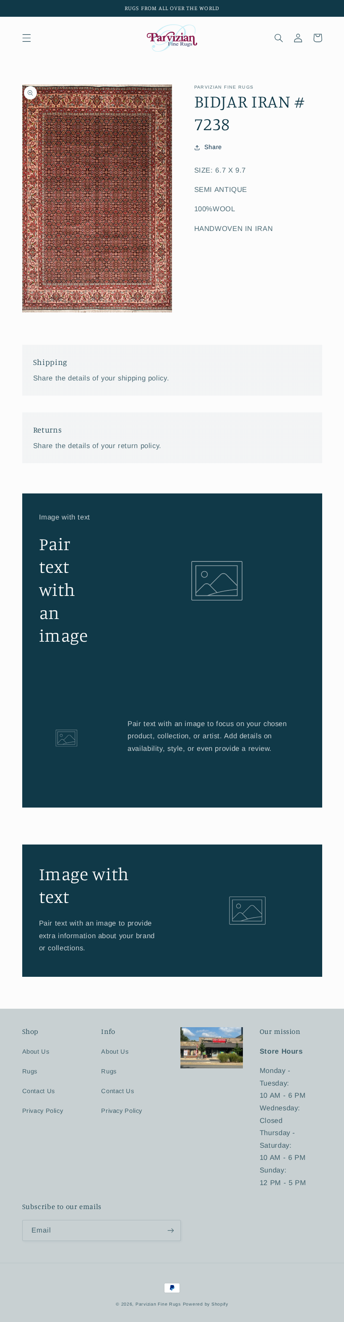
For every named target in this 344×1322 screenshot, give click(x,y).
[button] (26, 37)
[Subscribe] (170, 1230)
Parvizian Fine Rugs (158, 1303)
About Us (36, 1051)
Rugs (30, 1071)
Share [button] (213, 147)
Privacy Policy (42, 1110)
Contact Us (38, 1091)
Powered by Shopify (205, 1303)
